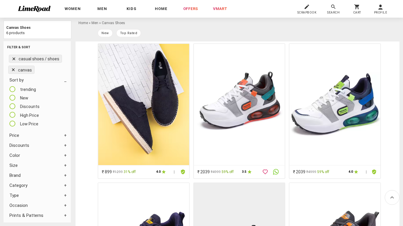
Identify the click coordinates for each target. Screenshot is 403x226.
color (14, 155)
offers (190, 8)
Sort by (16, 80)
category (18, 185)
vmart (220, 8)
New (105, 33)
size (13, 165)
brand (15, 175)
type (14, 195)
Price (14, 135)
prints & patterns (26, 215)
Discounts (19, 145)
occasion (18, 205)
